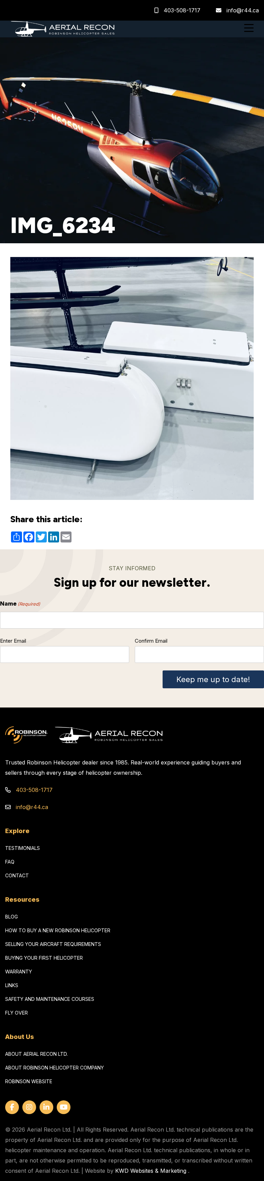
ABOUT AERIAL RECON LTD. (36, 1054)
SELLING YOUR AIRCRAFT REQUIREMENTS (53, 944)
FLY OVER (16, 1013)
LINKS (11, 985)
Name (20, 603)
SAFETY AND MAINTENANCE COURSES (49, 999)
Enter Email (13, 641)
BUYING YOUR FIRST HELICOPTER (44, 958)
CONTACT (17, 875)
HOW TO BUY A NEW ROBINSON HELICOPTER (57, 930)
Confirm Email (151, 641)
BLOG (11, 917)
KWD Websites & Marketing (150, 1170)
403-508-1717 (181, 10)
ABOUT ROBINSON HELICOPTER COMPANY (54, 1068)
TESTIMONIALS (22, 848)
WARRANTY (18, 971)
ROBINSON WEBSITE (28, 1081)
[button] (249, 29)
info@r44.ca (243, 10)
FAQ (9, 862)
